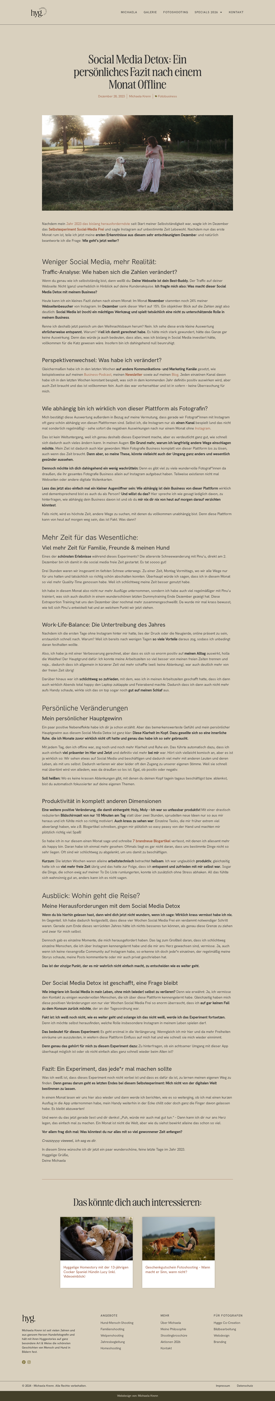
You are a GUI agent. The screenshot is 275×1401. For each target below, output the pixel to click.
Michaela (129, 12)
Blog (175, 374)
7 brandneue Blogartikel (151, 841)
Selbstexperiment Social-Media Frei (76, 229)
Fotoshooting (175, 12)
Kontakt (236, 12)
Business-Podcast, (98, 374)
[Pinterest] (24, 1362)
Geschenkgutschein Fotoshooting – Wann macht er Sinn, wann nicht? (177, 1269)
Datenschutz (245, 1385)
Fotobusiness (167, 96)
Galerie (150, 12)
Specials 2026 (206, 12)
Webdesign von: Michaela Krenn (137, 1396)
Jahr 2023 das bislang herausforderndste (98, 223)
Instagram (202, 428)
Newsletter (133, 374)
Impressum (223, 1385)
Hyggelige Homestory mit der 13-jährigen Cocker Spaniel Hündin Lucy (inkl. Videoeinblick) (95, 1272)
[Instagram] (29, 1362)
